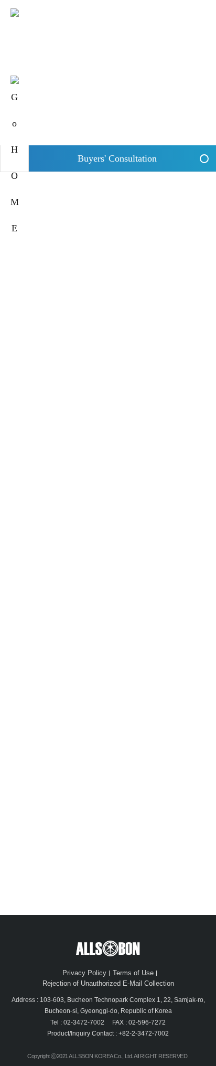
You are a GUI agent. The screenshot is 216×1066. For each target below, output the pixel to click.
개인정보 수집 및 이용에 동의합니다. (71, 798)
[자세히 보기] (139, 798)
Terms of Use (133, 973)
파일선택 (32, 674)
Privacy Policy (84, 973)
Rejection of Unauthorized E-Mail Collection (108, 983)
